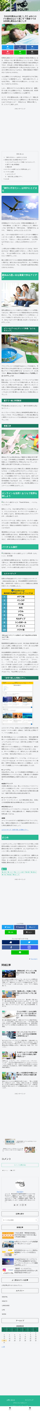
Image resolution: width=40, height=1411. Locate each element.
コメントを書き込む (20, 1165)
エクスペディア (11, 174)
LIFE (5, 869)
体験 (28, 872)
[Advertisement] (20, 129)
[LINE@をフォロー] (20, 952)
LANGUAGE (5, 1305)
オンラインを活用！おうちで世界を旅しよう (17, 169)
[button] (36, 1220)
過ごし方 (16, 874)
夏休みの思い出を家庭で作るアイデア (16, 160)
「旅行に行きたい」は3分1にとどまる (16, 157)
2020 (5, 872)
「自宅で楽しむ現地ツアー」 (15, 176)
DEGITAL (5, 1297)
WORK (4, 1314)
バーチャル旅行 (9, 172)
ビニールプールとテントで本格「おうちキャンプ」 (21, 162)
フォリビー (20, 1192)
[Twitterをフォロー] (29, 942)
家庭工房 (9, 167)
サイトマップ (29, 1400)
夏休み (34, 872)
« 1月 (3, 1347)
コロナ (11, 872)
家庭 (10, 874)
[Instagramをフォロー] (29, 947)
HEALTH (4, 1301)
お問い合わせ (11, 1400)
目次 (18, 154)
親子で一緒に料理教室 (13, 164)
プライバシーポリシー (20, 1403)
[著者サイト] (11, 942)
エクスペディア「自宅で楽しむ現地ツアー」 (15, 830)
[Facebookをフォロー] (11, 947)
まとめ (7, 179)
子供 (5, 874)
